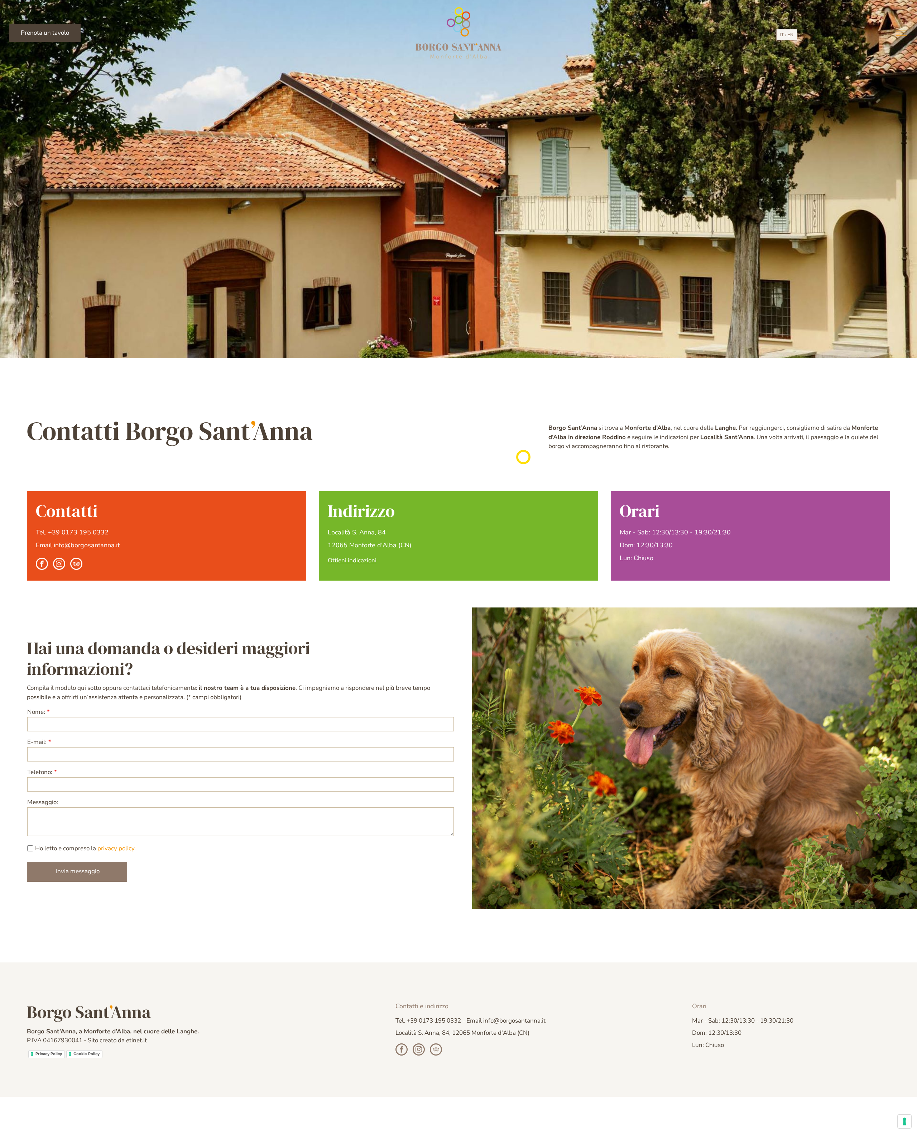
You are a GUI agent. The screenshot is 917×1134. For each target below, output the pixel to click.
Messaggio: (42, 802)
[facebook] (42, 565)
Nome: (36, 712)
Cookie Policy (86, 1053)
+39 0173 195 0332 (78, 532)
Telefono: (39, 772)
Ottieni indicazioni (352, 560)
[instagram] (59, 565)
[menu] (901, 33)
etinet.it (136, 1040)
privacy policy (115, 848)
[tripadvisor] (76, 565)
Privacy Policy (48, 1053)
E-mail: (37, 742)
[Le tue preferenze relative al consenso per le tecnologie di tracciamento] (904, 1121)
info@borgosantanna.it (87, 545)
